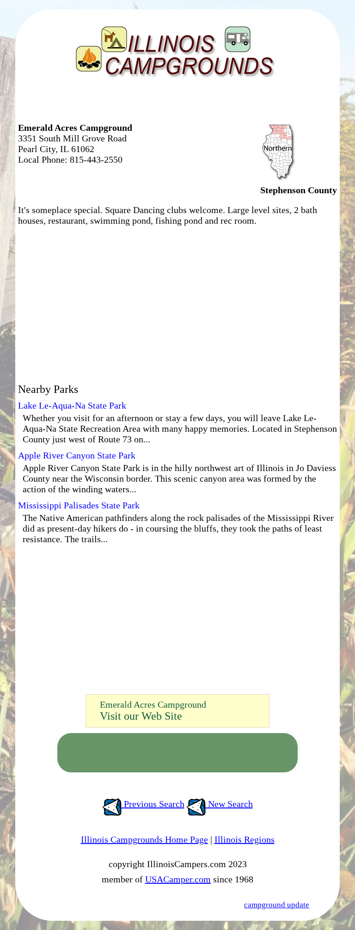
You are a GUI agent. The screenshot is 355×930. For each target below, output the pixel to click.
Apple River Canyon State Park (76, 455)
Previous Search (153, 804)
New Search (229, 804)
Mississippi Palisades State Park (79, 505)
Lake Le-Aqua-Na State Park (72, 405)
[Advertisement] (126, 104)
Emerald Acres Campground (153, 704)
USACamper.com (178, 879)
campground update (276, 904)
